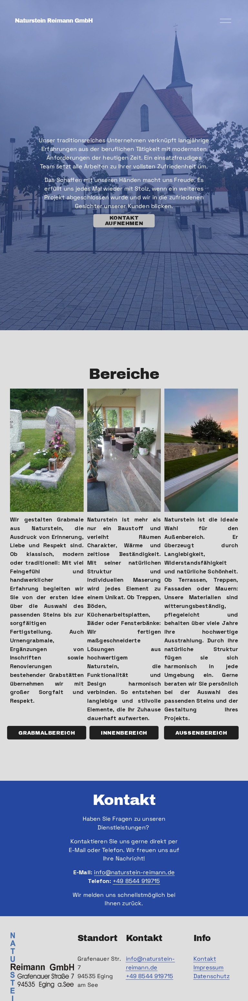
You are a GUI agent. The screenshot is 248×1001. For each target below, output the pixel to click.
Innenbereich (124, 733)
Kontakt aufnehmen (124, 220)
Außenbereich (201, 733)
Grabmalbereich (46, 733)
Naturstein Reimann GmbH (54, 20)
